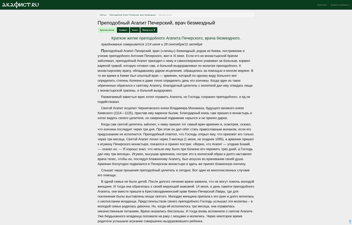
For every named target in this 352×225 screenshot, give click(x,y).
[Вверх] (350, 222)
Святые (103, 15)
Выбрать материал (340, 5)
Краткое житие (107, 30)
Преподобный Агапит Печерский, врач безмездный (132, 15)
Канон (135, 30)
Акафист (123, 30)
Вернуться (322, 5)
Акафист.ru (20, 5)
